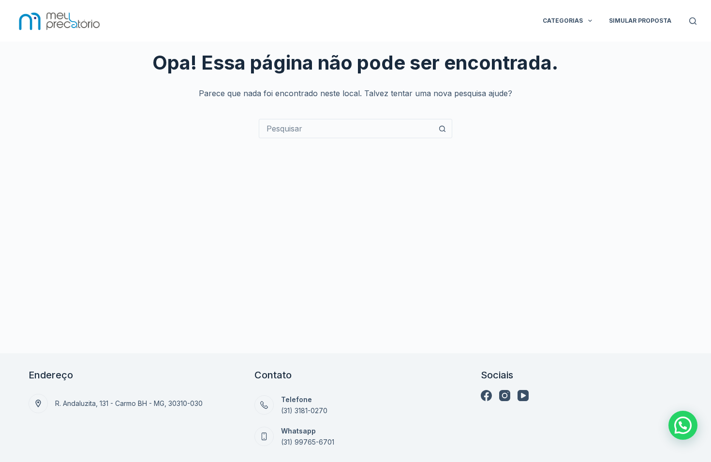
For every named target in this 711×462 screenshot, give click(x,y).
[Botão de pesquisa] (442, 128)
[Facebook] (486, 395)
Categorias (563, 20)
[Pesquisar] (692, 21)
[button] (682, 425)
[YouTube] (523, 395)
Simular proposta (640, 20)
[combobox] (346, 128)
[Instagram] (504, 395)
